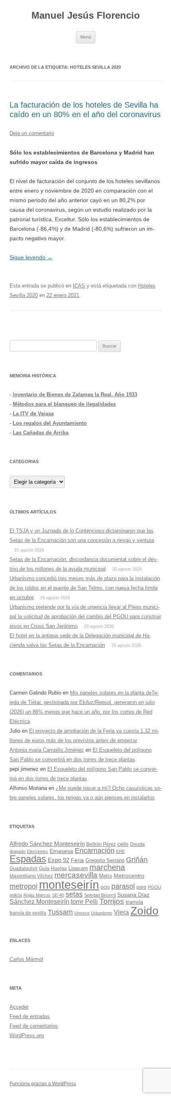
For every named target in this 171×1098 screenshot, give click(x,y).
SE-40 (58, 895)
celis (122, 844)
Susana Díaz (133, 895)
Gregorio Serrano (105, 860)
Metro (105, 876)
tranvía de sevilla (28, 913)
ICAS (79, 286)
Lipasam (78, 868)
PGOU (154, 887)
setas (74, 894)
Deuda (137, 844)
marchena (107, 867)
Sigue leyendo (31, 257)
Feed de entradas (30, 1016)
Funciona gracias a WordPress (43, 1083)
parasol (123, 886)
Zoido (144, 911)
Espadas (28, 858)
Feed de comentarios (34, 1026)
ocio (105, 887)
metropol (23, 886)
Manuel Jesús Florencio (85, 15)
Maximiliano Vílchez (31, 876)
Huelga (59, 868)
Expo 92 (58, 860)
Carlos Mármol (26, 959)
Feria (77, 860)
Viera (121, 912)
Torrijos (111, 901)
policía (16, 895)
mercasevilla (75, 875)
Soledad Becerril (100, 895)
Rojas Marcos (37, 895)
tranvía (134, 902)
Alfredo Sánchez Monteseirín (47, 843)
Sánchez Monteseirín (39, 901)
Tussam (60, 912)
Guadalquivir (23, 868)
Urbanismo (101, 913)
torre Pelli (84, 901)
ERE (120, 851)
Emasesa (61, 851)
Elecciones (37, 851)
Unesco (81, 913)
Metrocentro (129, 875)
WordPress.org (27, 1035)
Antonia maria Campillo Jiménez (47, 750)
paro (141, 887)
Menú (85, 37)
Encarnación (95, 851)
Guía (44, 868)
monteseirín (69, 884)
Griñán (137, 860)
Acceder (19, 1007)
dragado (17, 851)
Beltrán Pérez (101, 844)
